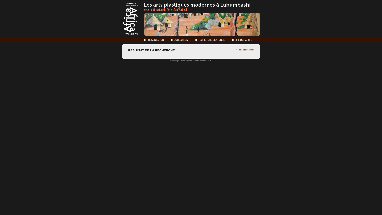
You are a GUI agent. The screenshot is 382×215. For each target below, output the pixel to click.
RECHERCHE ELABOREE (211, 40)
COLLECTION (181, 40)
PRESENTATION (155, 40)
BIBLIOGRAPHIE (243, 40)
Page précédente (246, 50)
